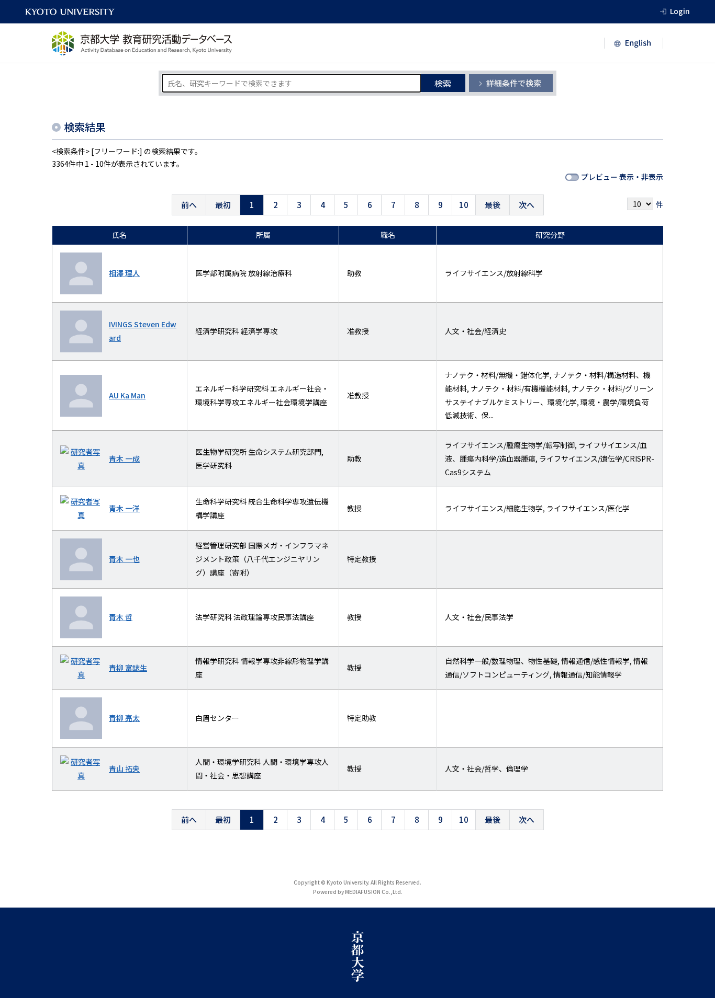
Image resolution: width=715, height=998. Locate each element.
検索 (442, 83)
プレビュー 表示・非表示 (622, 176)
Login (680, 11)
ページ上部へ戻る (695, 978)
